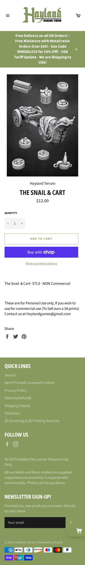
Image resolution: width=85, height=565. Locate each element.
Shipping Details (17, 406)
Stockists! (12, 413)
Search (10, 375)
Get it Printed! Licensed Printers (29, 383)
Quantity (11, 213)
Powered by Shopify (50, 542)
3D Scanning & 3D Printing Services (32, 421)
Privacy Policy (16, 390)
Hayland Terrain (25, 542)
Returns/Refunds (18, 398)
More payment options (41, 263)
